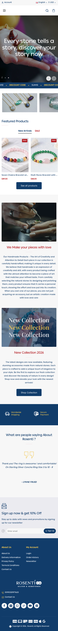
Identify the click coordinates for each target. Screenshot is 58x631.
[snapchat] (36, 605)
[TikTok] (23, 605)
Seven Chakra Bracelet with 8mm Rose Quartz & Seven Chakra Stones (15, 175)
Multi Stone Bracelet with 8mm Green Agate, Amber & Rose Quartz (44, 175)
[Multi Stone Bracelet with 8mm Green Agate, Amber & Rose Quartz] (44, 155)
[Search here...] (47, 10)
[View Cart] (53, 10)
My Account (32, 547)
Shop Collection (29, 392)
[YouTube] (30, 605)
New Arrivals (25, 131)
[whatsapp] (17, 605)
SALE (37, 131)
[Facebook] (4, 605)
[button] (54, 78)
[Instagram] (10, 605)
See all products (29, 185)
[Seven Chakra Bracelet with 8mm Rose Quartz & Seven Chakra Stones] (15, 155)
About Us (6, 547)
